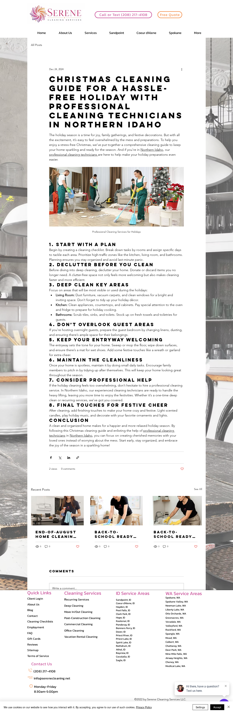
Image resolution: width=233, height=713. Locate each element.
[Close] (228, 707)
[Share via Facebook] (51, 457)
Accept (217, 707)
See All (198, 489)
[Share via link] (77, 457)
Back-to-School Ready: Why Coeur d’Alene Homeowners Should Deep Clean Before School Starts (174, 534)
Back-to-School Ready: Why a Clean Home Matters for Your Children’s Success (115, 534)
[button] (194, 33)
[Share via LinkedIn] (68, 457)
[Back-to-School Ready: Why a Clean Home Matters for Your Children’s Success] (116, 510)
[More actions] (181, 69)
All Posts (36, 45)
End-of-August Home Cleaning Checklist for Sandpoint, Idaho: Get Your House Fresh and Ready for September (56, 534)
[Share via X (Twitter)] (60, 457)
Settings (200, 707)
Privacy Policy (144, 707)
